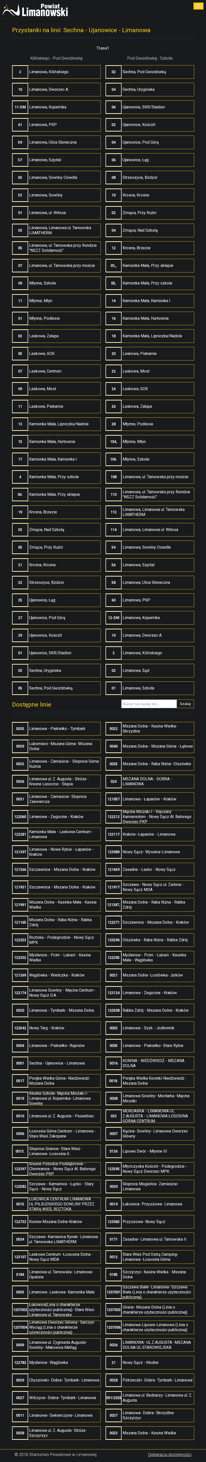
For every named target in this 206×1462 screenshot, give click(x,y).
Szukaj (185, 704)
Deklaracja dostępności (169, 1454)
